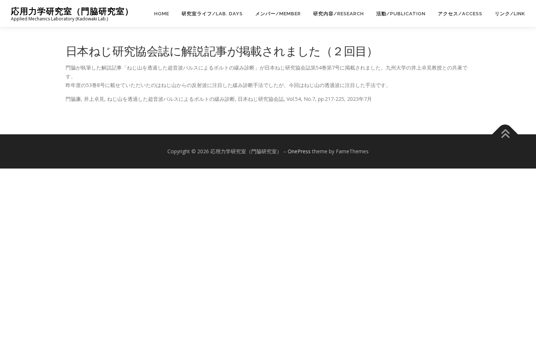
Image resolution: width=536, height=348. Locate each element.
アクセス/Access (460, 13)
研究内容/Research (338, 13)
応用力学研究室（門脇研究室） (72, 11)
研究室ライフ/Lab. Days (212, 13)
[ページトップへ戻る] (505, 134)
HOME (161, 13)
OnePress (299, 151)
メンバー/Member (278, 13)
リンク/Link (510, 13)
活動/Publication (401, 13)
